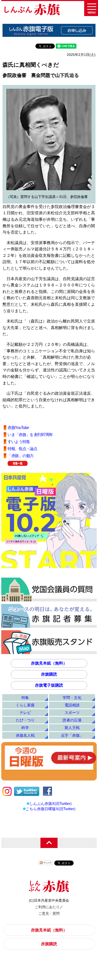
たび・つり (25, 720)
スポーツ (72, 712)
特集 (25, 697)
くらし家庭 (25, 705)
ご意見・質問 (49, 913)
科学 (25, 727)
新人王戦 (72, 727)
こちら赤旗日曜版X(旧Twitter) (50, 809)
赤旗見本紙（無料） (49, 663)
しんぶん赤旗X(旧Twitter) (50, 803)
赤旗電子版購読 (49, 685)
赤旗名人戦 (25, 735)
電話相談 (72, 705)
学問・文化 (72, 697)
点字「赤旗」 (72, 735)
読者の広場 (72, 720)
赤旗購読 (49, 674)
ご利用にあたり (47, 907)
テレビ (25, 712)
